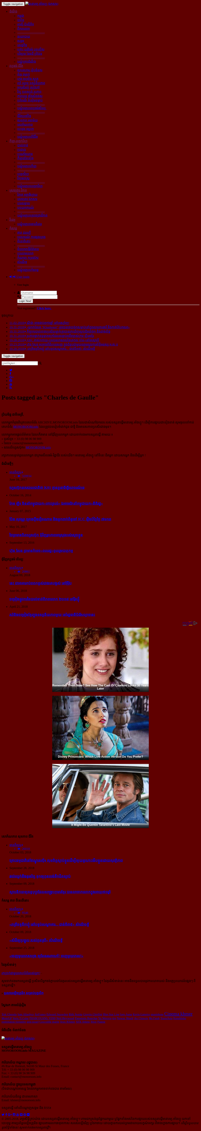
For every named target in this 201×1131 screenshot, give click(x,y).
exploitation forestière (14, 1021)
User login (22, 276)
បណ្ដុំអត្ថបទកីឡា (27, 166)
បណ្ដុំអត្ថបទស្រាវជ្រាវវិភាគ (32, 215)
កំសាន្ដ (13, 228)
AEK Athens (83, 1021)
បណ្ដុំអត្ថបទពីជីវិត (27, 136)
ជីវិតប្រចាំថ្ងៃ (24, 116)
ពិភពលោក (23, 28)
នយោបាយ (23, 36)
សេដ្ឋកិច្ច (22, 45)
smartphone (157, 1014)
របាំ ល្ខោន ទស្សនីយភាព (31, 83)
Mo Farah (154, 1018)
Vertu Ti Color (21, 1018)
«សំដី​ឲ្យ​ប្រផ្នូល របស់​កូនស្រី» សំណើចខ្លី (36, 940)
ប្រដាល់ (21, 149)
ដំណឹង (13, 11)
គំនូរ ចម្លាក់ (23, 74)
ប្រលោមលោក (25, 253)
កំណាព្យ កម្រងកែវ (27, 257)
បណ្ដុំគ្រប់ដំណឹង (26, 61)
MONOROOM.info (25, 426)
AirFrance (40, 1014)
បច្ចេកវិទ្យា (23, 174)
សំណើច (22, 262)
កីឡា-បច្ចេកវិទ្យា (18, 141)
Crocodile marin (49, 1021)
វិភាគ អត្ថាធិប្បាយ (27, 194)
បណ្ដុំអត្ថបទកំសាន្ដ (28, 270)
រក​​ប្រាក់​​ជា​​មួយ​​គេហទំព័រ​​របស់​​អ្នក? (21, 973)
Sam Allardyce (25, 1014)
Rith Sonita (75, 1014)
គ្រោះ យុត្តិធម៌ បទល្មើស (31, 49)
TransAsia (166, 1018)
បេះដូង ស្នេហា (25, 129)
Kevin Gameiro (141, 1014)
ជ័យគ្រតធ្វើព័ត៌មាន (28, 249)
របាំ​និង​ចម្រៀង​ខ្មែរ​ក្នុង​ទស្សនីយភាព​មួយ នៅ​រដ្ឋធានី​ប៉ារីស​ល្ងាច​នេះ (52, 615)
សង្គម (20, 40)
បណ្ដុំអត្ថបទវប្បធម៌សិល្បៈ (32, 108)
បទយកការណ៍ (25, 207)
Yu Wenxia (104, 1018)
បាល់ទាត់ (22, 145)
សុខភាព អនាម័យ (27, 120)
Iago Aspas (126, 1014)
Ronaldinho (179, 1018)
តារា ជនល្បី (24, 232)
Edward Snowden (57, 1014)
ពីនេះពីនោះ (23, 241)
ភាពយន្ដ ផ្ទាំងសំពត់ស (30, 96)
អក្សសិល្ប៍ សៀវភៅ (28, 87)
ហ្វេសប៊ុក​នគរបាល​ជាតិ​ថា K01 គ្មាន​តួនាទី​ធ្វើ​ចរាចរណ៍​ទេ (47, 488)
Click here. (44, 308)
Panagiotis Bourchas (86, 1018)
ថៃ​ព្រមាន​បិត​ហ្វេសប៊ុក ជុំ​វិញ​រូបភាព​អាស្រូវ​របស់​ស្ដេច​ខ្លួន (46, 535)
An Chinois (141, 1018)
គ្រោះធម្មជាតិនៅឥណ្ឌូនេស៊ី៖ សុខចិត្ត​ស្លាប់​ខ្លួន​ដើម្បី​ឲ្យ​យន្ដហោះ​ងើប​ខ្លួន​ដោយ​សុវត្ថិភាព (66, 860)
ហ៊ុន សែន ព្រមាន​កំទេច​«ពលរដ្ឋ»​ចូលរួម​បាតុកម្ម (41, 551)
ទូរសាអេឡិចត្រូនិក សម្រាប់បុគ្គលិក (24, 993)
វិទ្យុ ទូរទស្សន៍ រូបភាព (29, 91)
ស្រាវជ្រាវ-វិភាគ (18, 190)
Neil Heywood (65, 1018)
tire (114, 1018)
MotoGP (7, 1018)
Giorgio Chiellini (92, 1014)
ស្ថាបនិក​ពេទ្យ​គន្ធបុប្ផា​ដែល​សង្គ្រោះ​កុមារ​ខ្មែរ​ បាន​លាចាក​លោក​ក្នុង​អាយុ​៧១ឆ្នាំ (60, 892)
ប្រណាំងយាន (25, 154)
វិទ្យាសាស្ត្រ (23, 178)
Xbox (93, 1021)
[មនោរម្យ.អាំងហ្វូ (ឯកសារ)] (41, 3)
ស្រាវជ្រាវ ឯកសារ (27, 199)
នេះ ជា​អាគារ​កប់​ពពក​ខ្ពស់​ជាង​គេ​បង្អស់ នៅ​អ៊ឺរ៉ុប (40, 583)
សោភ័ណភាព (25, 124)
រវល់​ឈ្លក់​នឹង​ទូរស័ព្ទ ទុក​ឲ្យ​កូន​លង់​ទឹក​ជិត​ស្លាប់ (40, 876)
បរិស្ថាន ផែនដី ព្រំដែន (29, 53)
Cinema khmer (178, 1013)
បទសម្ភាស (23, 203)
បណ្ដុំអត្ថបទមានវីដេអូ (29, 224)
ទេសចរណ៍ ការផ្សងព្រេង (31, 237)
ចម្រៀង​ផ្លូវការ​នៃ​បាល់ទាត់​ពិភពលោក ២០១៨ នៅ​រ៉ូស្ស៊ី (44, 599)
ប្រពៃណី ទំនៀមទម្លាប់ (30, 100)
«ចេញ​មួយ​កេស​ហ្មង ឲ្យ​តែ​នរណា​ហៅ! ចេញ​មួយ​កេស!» (46, 956)
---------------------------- (31, 32)
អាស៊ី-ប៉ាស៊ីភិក (25, 24)
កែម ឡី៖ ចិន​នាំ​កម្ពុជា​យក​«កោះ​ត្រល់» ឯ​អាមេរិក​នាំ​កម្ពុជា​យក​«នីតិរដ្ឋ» (56, 503)
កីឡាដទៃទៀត (25, 158)
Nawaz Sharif (125, 1018)
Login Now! (25, 301)
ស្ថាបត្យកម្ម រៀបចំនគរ (29, 70)
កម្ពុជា (20, 15)
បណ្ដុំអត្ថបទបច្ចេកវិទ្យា (30, 186)
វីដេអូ (12, 219)
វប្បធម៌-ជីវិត (16, 66)
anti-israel (33, 1021)
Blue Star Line (111, 1014)
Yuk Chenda (9, 1014)
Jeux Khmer (67, 1021)
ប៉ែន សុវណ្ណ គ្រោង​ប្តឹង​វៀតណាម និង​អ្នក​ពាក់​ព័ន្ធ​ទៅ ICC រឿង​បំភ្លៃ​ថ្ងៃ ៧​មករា (60, 519)
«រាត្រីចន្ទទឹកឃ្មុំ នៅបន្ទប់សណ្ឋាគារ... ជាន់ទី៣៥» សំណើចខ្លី (49, 924)
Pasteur (101, 1021)
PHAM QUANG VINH (42, 1018)
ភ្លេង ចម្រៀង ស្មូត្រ (27, 78)
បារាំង (20, 20)
